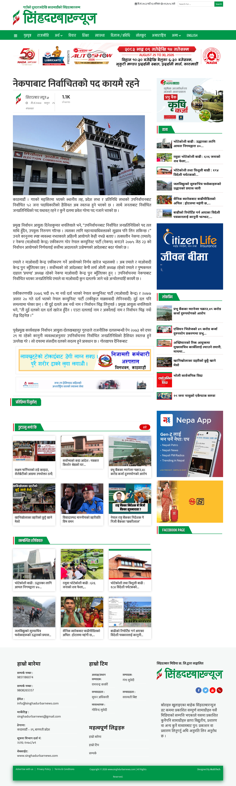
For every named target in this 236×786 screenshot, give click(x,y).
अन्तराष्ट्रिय (159, 35)
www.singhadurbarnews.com (37, 756)
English (192, 35)
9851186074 (25, 677)
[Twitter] (206, 690)
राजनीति (43, 35)
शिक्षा (85, 35)
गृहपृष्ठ (27, 35)
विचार (72, 35)
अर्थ (57, 35)
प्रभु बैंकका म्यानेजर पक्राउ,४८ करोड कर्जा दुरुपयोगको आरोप (129, 472)
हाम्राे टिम (98, 663)
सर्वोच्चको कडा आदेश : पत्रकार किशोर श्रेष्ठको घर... (81, 463)
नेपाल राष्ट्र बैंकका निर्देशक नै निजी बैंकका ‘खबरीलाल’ (127, 520)
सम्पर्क (93, 753)
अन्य (175, 35)
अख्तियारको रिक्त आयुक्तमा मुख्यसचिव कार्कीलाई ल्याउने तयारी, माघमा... (197, 347)
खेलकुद (141, 35)
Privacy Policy (44, 769)
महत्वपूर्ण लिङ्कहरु (106, 727)
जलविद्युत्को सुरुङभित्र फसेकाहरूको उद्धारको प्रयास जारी (32, 635)
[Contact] (220, 690)
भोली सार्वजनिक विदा (188, 375)
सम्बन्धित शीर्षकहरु (30, 541)
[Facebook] (199, 690)
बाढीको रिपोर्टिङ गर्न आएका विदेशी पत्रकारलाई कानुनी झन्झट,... (127, 635)
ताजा (165, 130)
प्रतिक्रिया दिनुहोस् (26, 402)
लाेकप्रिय (167, 297)
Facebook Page (173, 530)
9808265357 (25, 690)
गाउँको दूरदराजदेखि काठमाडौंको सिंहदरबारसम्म (51, 7)
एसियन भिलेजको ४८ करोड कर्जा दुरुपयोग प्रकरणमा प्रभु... (195, 331)
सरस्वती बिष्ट (130, 697)
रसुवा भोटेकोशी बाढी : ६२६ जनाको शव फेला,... (79, 585)
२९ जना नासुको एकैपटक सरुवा (194, 395)
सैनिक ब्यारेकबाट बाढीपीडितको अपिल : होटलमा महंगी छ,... (81, 633)
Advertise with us (24, 769)
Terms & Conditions (64, 769)
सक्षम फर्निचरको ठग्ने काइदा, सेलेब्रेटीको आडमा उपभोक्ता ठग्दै (34, 472)
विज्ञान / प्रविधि (120, 35)
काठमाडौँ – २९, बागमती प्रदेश (33, 729)
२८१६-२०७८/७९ (26, 743)
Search (219, 4)
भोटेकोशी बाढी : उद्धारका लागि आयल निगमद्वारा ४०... (33, 585)
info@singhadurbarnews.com (38, 703)
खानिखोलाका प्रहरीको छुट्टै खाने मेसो (33, 520)
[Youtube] (213, 690)
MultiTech (215, 769)
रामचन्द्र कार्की (100, 684)
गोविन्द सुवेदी (99, 710)
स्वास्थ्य (100, 35)
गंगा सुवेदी (128, 680)
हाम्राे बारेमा (29, 663)
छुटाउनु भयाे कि (27, 427)
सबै (145, 427)
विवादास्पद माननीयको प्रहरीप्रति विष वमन (81, 520)
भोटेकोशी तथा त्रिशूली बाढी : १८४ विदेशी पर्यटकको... (128, 585)
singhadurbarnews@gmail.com (39, 716)
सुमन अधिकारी (100, 697)
